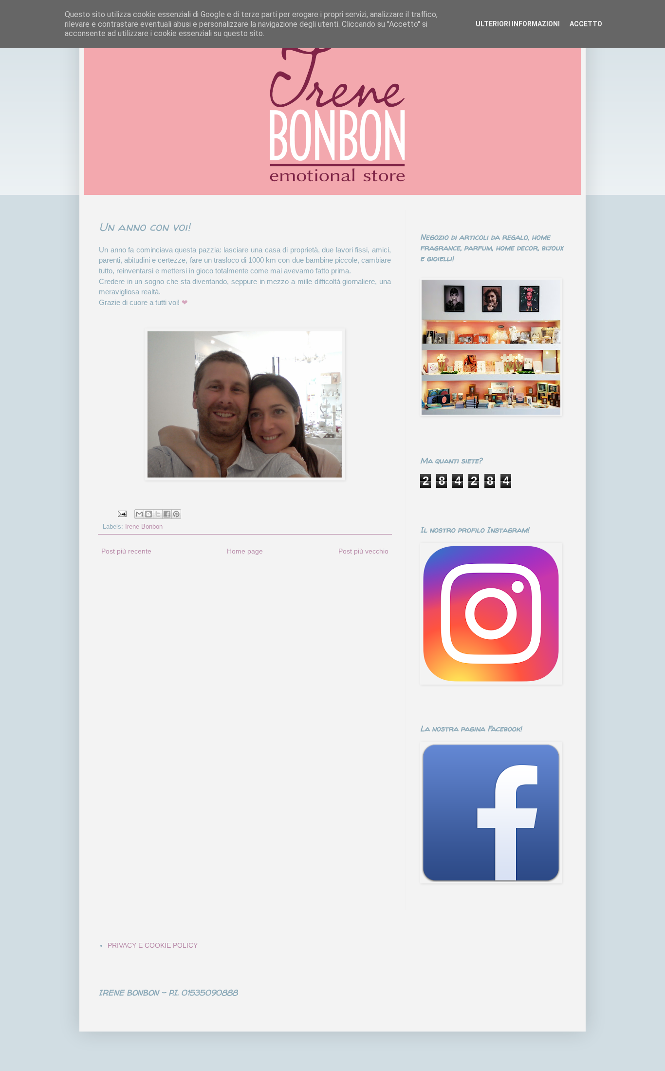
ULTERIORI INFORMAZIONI (518, 24)
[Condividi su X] (158, 514)
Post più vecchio (363, 551)
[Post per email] (122, 513)
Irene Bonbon (144, 526)
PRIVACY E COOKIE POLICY (153, 945)
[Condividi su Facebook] (167, 514)
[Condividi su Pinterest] (176, 514)
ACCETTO (586, 24)
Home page (245, 551)
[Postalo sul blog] (148, 514)
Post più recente (126, 551)
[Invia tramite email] (139, 514)
